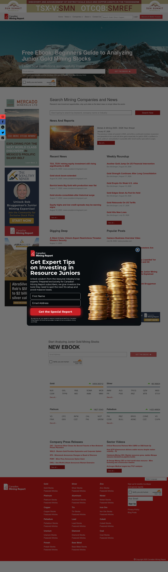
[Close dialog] (137, 250)
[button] (2, 116)
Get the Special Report (55, 311)
